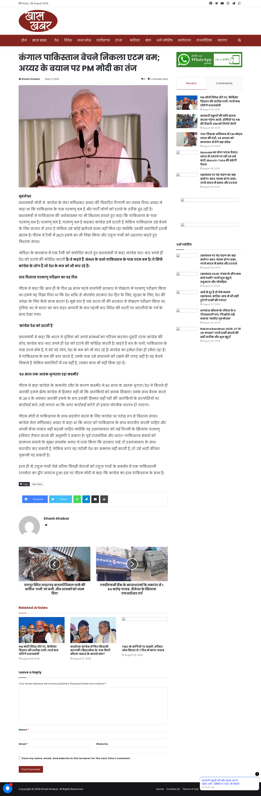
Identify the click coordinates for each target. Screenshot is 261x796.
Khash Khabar (31, 79)
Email (23, 744)
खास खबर (39, 40)
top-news (37, 484)
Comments (224, 83)
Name (24, 729)
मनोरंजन (184, 40)
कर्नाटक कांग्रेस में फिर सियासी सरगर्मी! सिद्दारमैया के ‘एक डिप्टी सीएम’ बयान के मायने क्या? (90, 650)
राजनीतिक (204, 40)
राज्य (118, 40)
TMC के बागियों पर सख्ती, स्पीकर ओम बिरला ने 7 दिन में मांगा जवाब (143, 648)
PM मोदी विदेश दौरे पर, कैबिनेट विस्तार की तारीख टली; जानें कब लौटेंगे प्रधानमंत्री (38, 650)
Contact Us (173, 789)
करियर (135, 40)
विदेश (68, 40)
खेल (148, 40)
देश (56, 40)
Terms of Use (190, 789)
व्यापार (222, 40)
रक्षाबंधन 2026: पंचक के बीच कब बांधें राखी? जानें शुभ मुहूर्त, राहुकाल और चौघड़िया (220, 278)
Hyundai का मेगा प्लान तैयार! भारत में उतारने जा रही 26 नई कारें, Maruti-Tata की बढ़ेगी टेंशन (219, 158)
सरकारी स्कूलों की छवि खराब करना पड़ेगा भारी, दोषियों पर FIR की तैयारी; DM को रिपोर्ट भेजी (220, 120)
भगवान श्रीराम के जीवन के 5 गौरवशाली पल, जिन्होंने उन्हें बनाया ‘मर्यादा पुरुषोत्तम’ (218, 314)
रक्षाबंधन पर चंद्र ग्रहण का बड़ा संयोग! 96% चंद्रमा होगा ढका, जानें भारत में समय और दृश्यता (218, 179)
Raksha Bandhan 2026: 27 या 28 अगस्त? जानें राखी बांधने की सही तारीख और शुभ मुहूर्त (220, 333)
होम (24, 40)
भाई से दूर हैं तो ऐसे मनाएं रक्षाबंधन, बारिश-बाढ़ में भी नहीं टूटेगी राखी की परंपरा (219, 296)
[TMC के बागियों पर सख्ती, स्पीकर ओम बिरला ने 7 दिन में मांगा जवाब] (145, 630)
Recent (191, 83)
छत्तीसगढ (103, 40)
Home (160, 789)
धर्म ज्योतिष (164, 40)
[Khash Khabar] (38, 21)
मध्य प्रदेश (84, 40)
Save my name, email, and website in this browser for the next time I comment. (76, 758)
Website (102, 744)
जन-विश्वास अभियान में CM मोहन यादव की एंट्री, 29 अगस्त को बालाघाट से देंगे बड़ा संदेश (221, 138)
